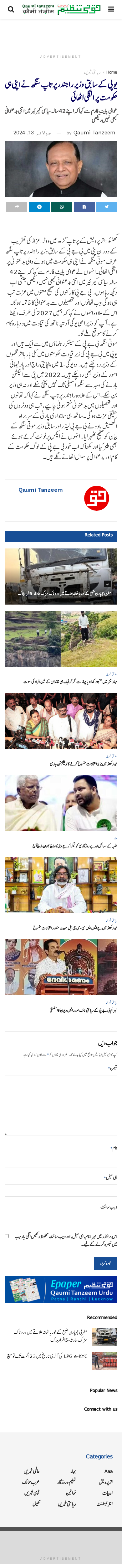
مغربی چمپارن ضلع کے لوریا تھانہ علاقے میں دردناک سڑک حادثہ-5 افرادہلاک (64, 593)
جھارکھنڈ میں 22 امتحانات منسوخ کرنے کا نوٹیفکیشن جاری (83, 764)
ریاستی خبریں (92, 72)
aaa (108, 1471)
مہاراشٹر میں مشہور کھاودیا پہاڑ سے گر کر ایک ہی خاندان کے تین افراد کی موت (70, 681)
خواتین (71, 1493)
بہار (107, 584)
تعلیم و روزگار (66, 1482)
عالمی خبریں (32, 1471)
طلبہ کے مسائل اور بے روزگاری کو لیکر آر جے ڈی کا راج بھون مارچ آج (75, 846)
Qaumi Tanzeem (94, 132)
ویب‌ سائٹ (108, 1207)
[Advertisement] (61, 33)
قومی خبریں (32, 1493)
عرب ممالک (31, 1482)
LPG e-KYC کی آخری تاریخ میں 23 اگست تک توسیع (47, 1356)
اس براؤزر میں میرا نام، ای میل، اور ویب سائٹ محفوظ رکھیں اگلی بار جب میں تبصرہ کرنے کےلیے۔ (66, 1240)
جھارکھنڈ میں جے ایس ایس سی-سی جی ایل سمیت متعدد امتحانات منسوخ (75, 928)
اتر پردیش (106, 1482)
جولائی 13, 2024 (32, 132)
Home (111, 72)
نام (113, 1148)
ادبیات (107, 1493)
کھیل (36, 1504)
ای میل (110, 1177)
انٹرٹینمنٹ (105, 1504)
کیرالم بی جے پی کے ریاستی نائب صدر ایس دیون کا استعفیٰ (83, 1010)
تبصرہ (112, 1068)
